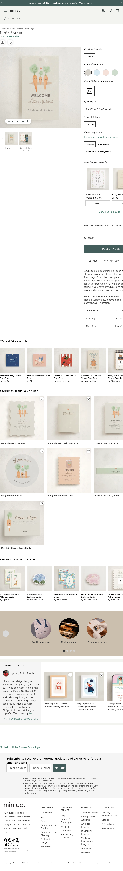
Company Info (48, 807)
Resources (107, 807)
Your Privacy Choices (67, 836)
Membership (107, 828)
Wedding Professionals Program (87, 841)
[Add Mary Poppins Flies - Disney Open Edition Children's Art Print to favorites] (101, 675)
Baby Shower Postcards (106, 443)
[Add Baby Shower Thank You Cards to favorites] (88, 399)
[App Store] (18, 844)
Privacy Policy (92, 862)
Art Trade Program (85, 825)
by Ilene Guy (5, 381)
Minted (4, 747)
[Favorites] (110, 10)
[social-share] (2, 42)
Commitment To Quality (49, 826)
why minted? (111, 261)
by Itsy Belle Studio (35, 599)
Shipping (65, 826)
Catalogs (105, 819)
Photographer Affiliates (88, 818)
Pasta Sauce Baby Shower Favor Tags (65, 376)
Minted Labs (47, 846)
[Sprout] (115, 72)
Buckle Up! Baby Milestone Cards (65, 595)
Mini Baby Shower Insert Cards (16, 548)
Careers (44, 816)
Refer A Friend (108, 823)
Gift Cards (66, 830)
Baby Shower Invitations (13, 443)
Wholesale (86, 848)
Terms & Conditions (76, 862)
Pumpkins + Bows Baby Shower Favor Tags (91, 376)
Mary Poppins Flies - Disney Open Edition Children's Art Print (86, 707)
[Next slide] (34, 138)
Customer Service (66, 809)
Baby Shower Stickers (11, 495)
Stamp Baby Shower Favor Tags (38, 376)
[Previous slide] (2, 138)
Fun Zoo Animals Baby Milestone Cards (9, 595)
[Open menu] (5, 10)
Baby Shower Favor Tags (26, 747)
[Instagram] (17, 840)
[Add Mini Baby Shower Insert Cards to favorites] (42, 503)
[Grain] (88, 72)
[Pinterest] (10, 840)
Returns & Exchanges (66, 820)
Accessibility (114, 862)
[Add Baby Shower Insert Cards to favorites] (88, 451)
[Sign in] (103, 10)
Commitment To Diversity (49, 833)
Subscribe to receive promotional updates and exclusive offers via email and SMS (53, 760)
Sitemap (103, 862)
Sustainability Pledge (47, 841)
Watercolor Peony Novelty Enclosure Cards (92, 595)
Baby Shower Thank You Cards (63, 443)
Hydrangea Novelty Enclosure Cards (35, 595)
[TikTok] (13, 840)
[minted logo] (15, 10)
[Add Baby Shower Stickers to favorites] (42, 451)
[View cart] (117, 10)
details (93, 261)
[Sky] (97, 72)
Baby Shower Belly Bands (107, 495)
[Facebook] (6, 840)
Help (63, 815)
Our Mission (46, 812)
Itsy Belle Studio (11, 36)
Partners (86, 807)
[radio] (90, 56)
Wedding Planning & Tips (109, 814)
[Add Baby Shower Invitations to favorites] (42, 399)
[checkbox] (98, 203)
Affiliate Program (89, 812)
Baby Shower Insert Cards (60, 495)
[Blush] (106, 72)
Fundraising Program (87, 832)
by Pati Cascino (60, 599)
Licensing (85, 852)
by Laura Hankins (88, 381)
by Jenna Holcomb (62, 381)
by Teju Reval (5, 599)
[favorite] (10, 42)
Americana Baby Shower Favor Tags (10, 376)
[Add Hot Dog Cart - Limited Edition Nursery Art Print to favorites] (70, 675)
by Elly (30, 381)
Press (43, 820)
